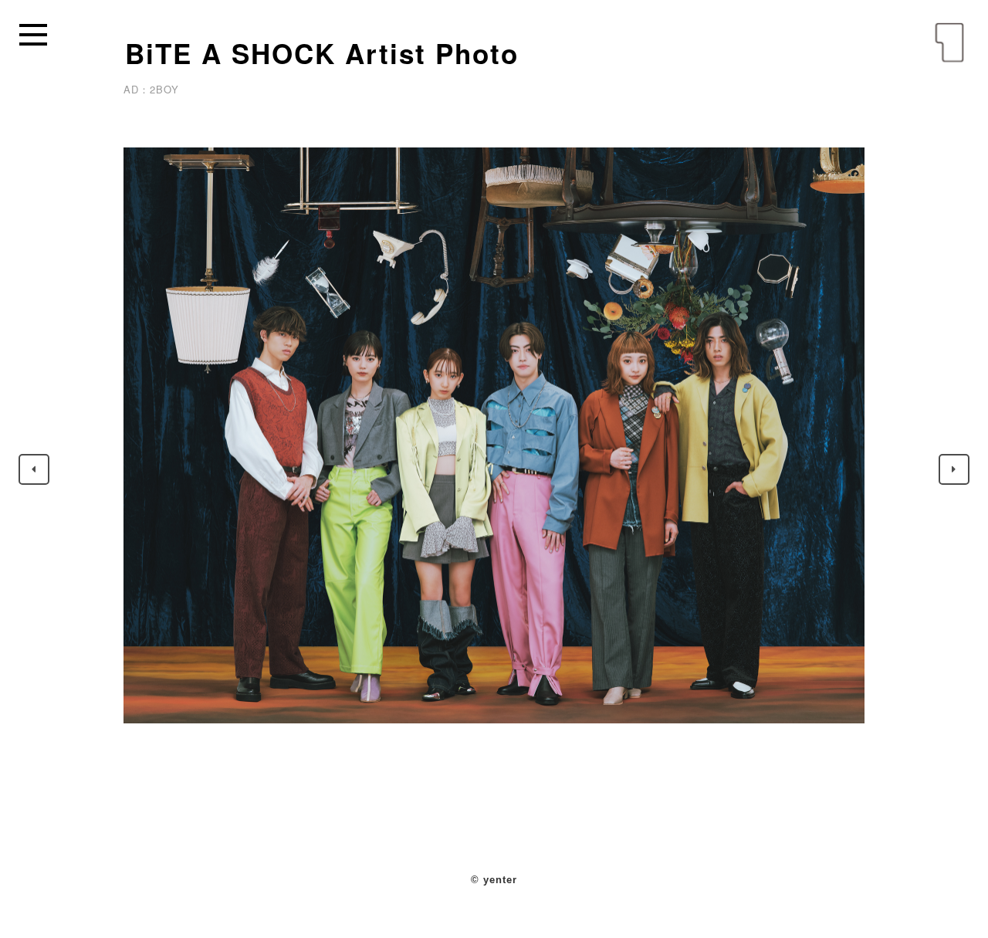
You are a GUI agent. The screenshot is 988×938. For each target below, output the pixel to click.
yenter (949, 42)
